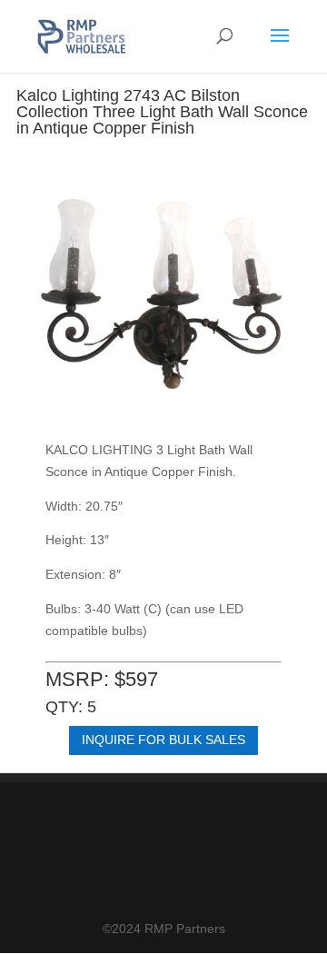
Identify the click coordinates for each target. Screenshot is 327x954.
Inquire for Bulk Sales (163, 739)
